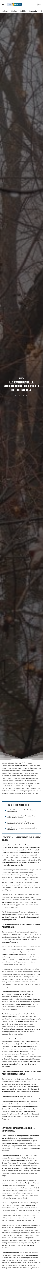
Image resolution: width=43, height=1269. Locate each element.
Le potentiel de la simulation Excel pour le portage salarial (21, 810)
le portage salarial (21, 765)
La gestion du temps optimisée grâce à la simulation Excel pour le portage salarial (20, 822)
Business (21, 378)
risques (7, 786)
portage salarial (32, 778)
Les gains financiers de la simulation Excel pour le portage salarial (21, 816)
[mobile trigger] (3, 4)
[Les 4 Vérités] (14, 4)
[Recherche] (34, 4)
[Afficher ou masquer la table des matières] (34, 805)
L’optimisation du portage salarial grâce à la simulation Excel (21, 828)
